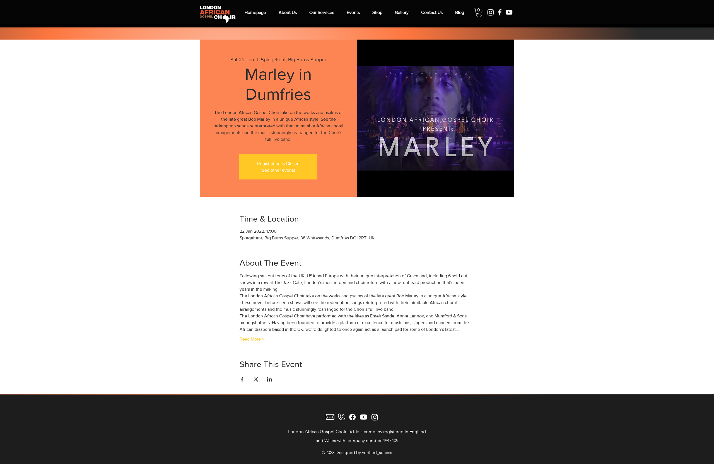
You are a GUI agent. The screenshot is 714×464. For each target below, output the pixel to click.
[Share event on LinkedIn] (269, 379)
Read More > (252, 339)
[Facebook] (352, 417)
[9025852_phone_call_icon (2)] (341, 417)
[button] (479, 12)
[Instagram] (490, 12)
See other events (278, 170)
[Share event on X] (256, 379)
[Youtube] (363, 417)
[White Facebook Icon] (500, 12)
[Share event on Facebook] (242, 379)
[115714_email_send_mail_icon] (330, 417)
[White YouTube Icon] (509, 12)
